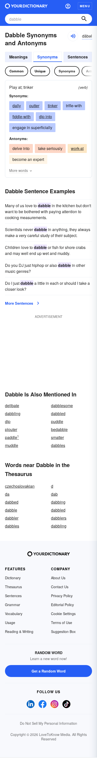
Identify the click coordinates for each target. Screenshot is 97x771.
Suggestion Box (63, 631)
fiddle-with (21, 116)
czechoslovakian (20, 486)
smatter (57, 437)
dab (54, 494)
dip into (45, 116)
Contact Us (59, 586)
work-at (77, 148)
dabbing (58, 502)
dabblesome (62, 405)
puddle (57, 421)
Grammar (12, 604)
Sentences (78, 57)
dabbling (12, 413)
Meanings (18, 57)
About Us (58, 577)
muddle (11, 445)
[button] (68, 6)
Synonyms (47, 57)
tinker (52, 105)
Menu (85, 6)
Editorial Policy (62, 604)
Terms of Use (61, 622)
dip (7, 421)
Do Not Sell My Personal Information (48, 723)
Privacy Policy (62, 595)
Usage (10, 622)
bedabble (59, 429)
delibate (12, 405)
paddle (12, 437)
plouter (11, 429)
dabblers (58, 518)
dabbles (58, 445)
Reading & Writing (19, 631)
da (7, 494)
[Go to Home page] (26, 6)
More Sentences (19, 303)
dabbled (58, 413)
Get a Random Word (49, 671)
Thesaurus (13, 586)
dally (16, 105)
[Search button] (84, 18)
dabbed (11, 502)
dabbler (11, 518)
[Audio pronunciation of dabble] (73, 36)
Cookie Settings (63, 613)
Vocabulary (13, 613)
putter (34, 105)
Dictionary (13, 577)
